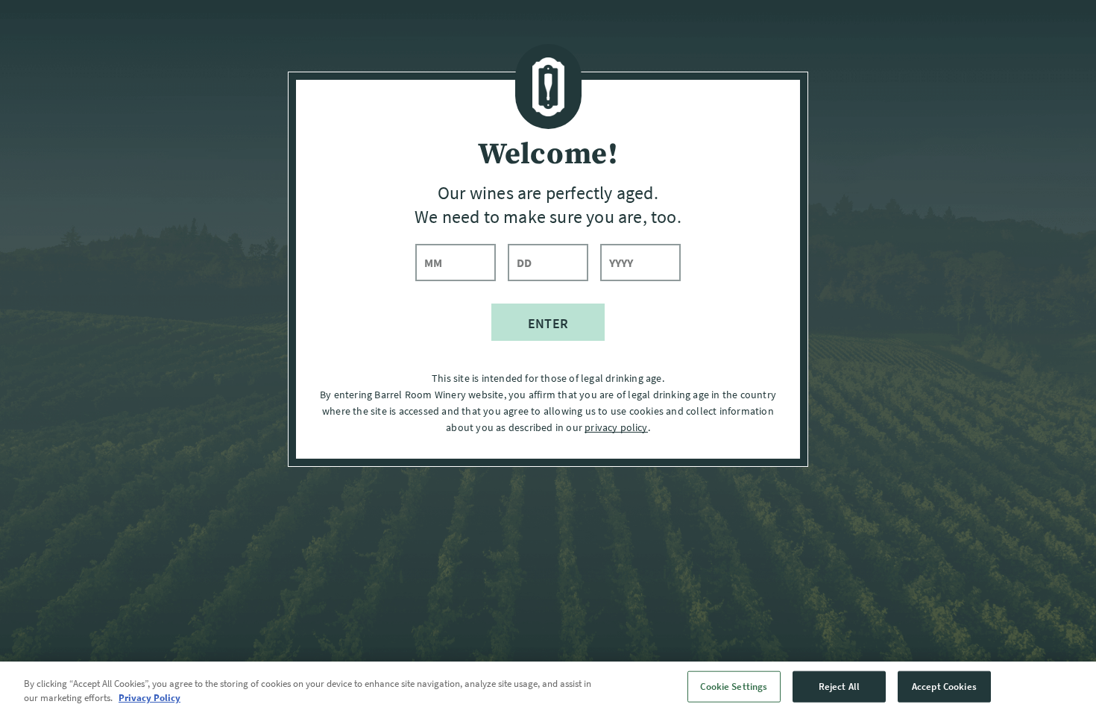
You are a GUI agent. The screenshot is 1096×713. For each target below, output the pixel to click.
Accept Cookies (944, 686)
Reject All (839, 686)
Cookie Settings (733, 686)
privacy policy (616, 427)
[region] (548, 687)
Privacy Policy (149, 697)
